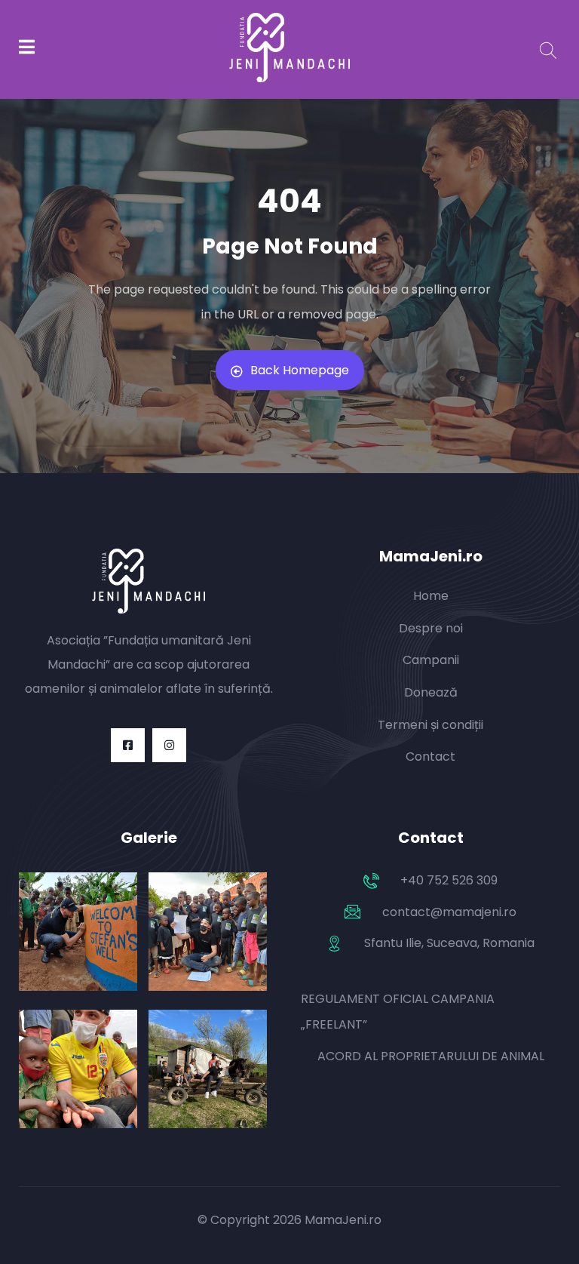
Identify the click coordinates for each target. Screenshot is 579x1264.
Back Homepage (299, 370)
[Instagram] (169, 745)
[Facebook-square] (128, 745)
